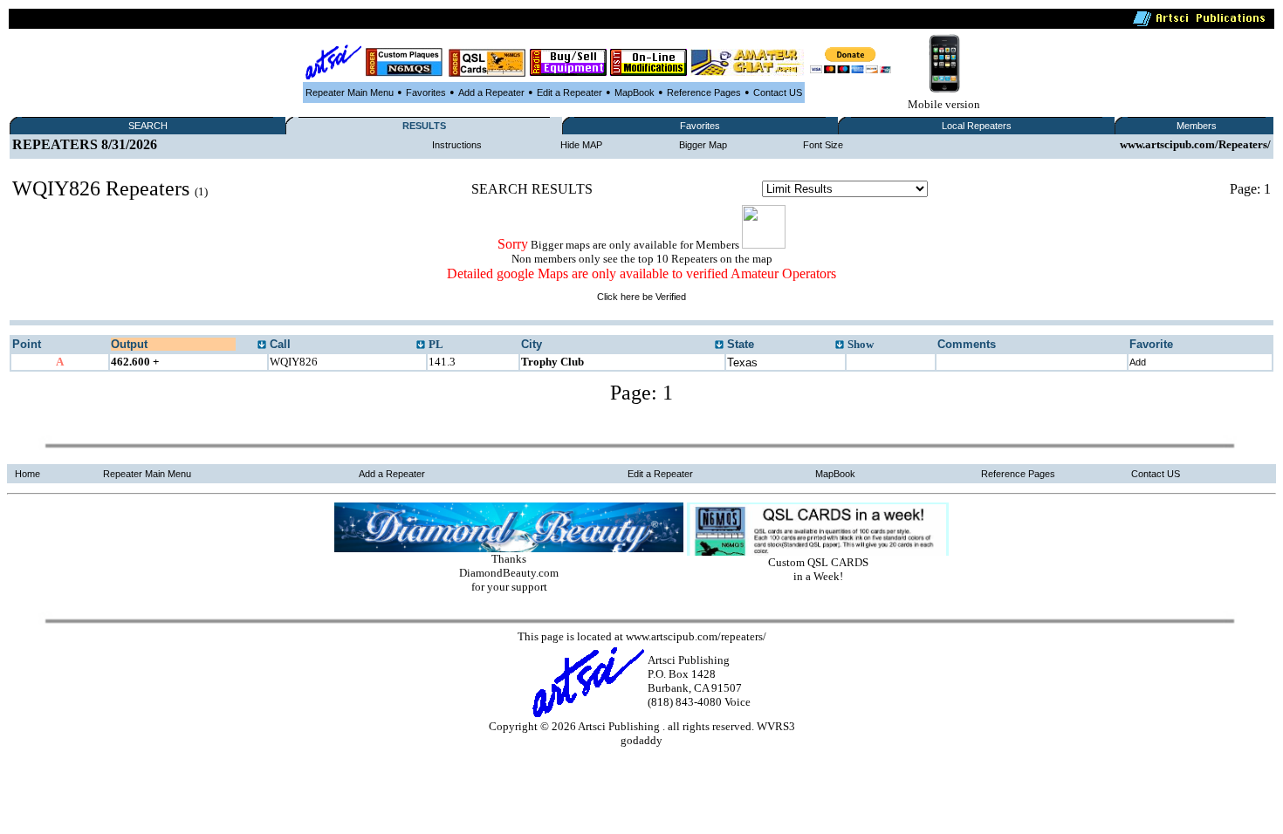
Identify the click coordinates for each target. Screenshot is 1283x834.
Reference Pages (704, 92)
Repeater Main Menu (349, 92)
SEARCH (148, 125)
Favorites (426, 92)
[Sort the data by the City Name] (719, 345)
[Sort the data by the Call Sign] (420, 345)
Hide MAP (581, 145)
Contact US (777, 92)
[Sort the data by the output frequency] (261, 345)
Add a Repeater (491, 92)
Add (1137, 362)
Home (27, 473)
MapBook (634, 92)
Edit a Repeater (569, 92)
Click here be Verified (641, 296)
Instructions (457, 145)
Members (1197, 125)
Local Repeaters (977, 125)
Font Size (823, 145)
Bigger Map (703, 145)
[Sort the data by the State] (839, 345)
